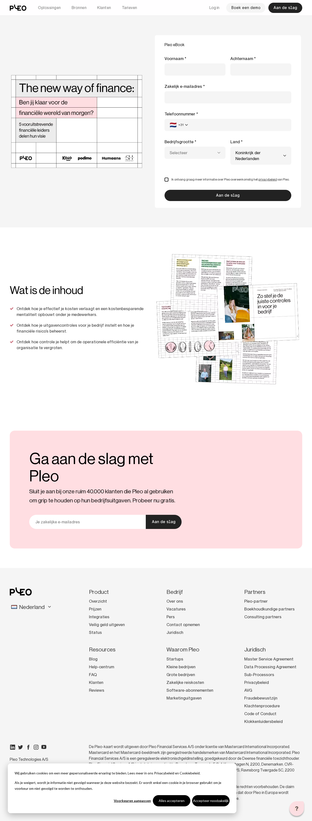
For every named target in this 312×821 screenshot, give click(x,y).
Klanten (104, 7)
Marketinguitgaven (184, 698)
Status (95, 632)
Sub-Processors (259, 674)
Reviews (96, 690)
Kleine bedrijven (180, 666)
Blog (93, 659)
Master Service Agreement (268, 659)
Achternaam (241, 58)
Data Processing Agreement (270, 666)
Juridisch (174, 632)
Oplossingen (49, 7)
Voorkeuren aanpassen (132, 801)
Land (235, 141)
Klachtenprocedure (262, 705)
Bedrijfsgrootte (179, 141)
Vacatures (176, 609)
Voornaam (174, 58)
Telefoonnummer (180, 113)
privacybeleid (267, 179)
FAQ (93, 674)
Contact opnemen (183, 624)
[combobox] (179, 125)
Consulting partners (263, 616)
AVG (248, 690)
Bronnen (79, 7)
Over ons (174, 601)
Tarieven (129, 7)
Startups (174, 659)
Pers (170, 616)
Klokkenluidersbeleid (263, 721)
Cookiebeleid (190, 773)
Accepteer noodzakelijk (211, 801)
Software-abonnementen (189, 690)
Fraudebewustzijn (260, 698)
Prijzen (95, 609)
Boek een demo (246, 7)
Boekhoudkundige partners (269, 609)
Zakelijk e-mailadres (183, 86)
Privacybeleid (164, 773)
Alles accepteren (172, 801)
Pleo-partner (256, 601)
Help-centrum (101, 666)
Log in (214, 7)
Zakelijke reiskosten (185, 682)
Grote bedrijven (180, 674)
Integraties (99, 616)
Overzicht (98, 601)
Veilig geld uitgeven (107, 624)
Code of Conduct (260, 713)
